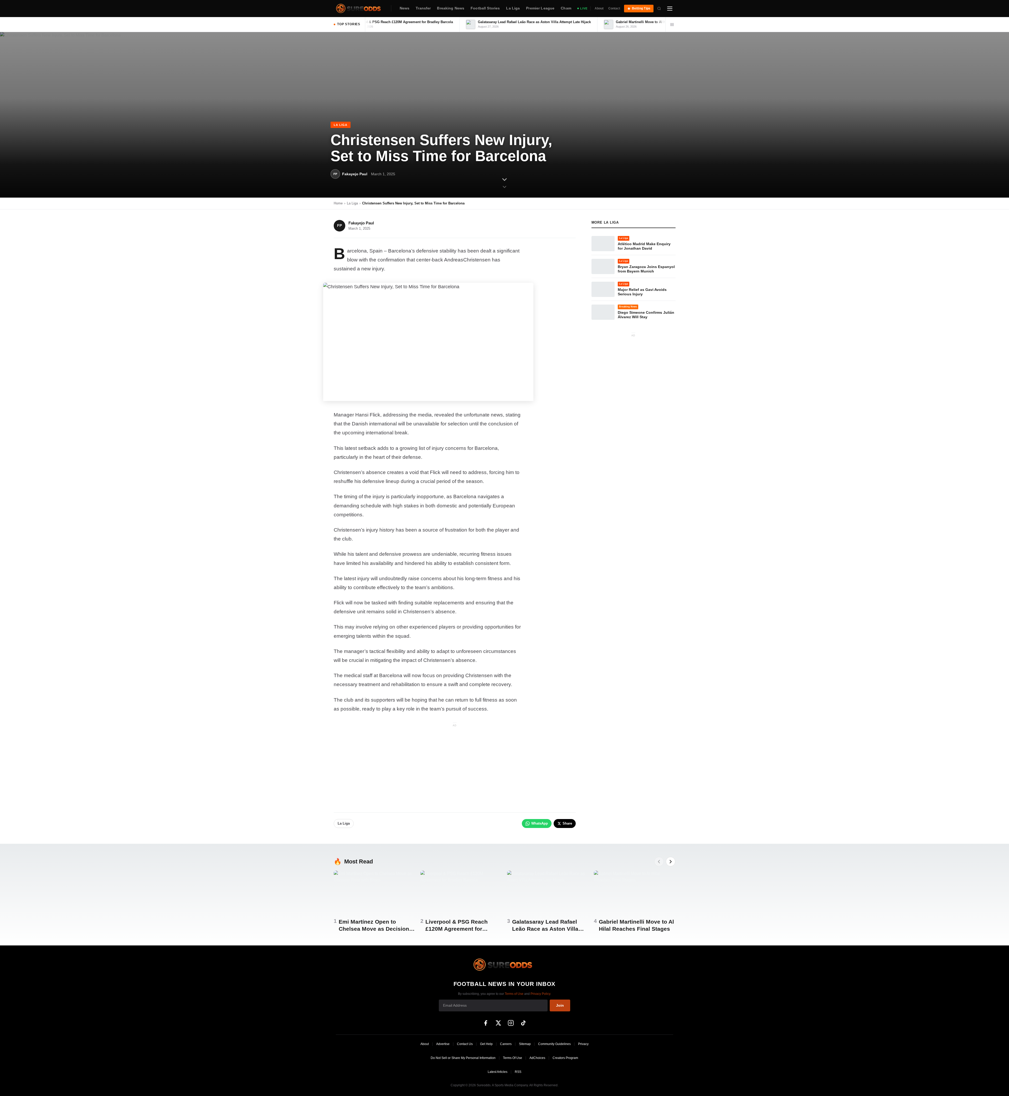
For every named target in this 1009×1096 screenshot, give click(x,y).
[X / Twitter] (498, 1023)
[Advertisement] (455, 765)
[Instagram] (511, 1023)
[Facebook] (485, 1023)
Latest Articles (497, 1072)
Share (567, 823)
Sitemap (525, 1044)
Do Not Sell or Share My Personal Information (463, 1058)
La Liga (513, 8)
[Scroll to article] (504, 182)
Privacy (583, 1044)
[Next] (670, 861)
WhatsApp (539, 823)
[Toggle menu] (669, 8)
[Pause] (671, 24)
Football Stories (485, 8)
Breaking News (450, 8)
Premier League (540, 8)
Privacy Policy (540, 994)
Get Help (486, 1044)
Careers (506, 1044)
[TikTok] (523, 1023)
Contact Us (465, 1044)
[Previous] (659, 861)
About (599, 8)
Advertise (443, 1044)
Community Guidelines (554, 1044)
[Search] (659, 8)
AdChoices (537, 1058)
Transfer (423, 8)
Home (338, 203)
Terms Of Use (512, 1058)
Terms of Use (514, 994)
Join (560, 1005)
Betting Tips (641, 8)
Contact (614, 8)
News (405, 8)
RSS (518, 1072)
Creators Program (565, 1058)
